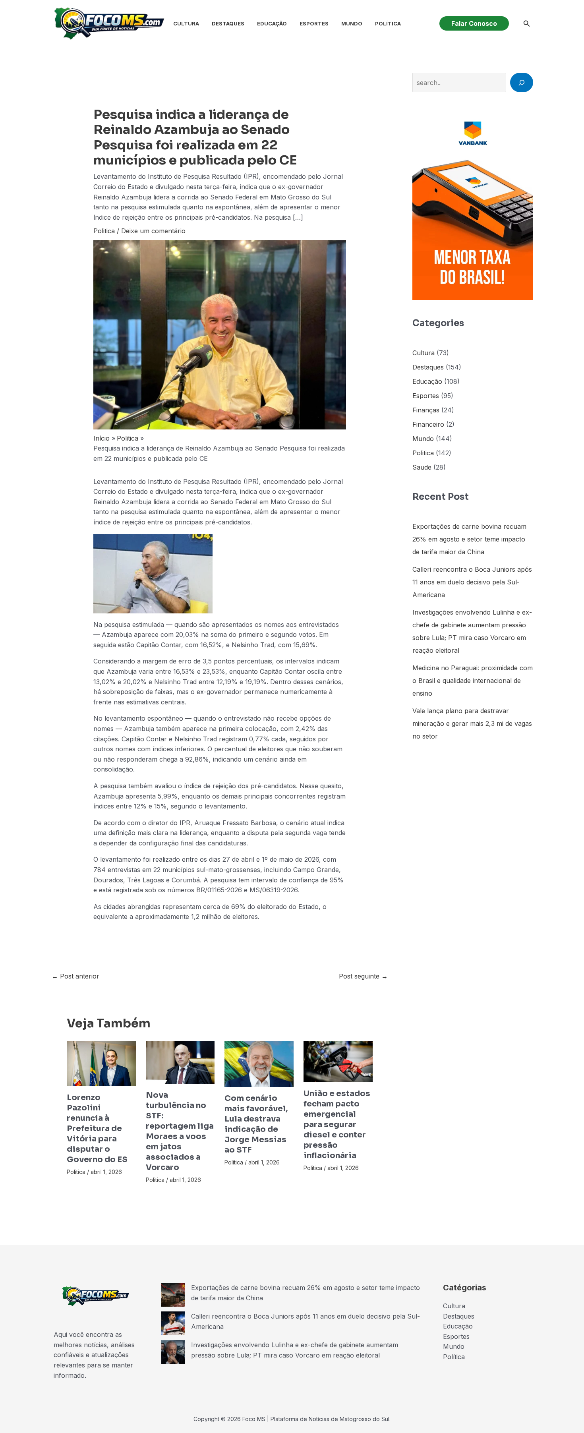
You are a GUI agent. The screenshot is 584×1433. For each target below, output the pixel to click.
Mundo (351, 23)
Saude (421, 467)
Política (388, 23)
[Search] (521, 82)
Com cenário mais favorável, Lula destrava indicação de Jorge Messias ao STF (256, 1124)
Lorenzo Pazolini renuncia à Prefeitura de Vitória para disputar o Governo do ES (97, 1128)
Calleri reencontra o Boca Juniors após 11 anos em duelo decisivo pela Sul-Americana (472, 582)
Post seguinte (363, 976)
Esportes (314, 23)
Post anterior (75, 976)
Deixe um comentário (153, 231)
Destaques (228, 23)
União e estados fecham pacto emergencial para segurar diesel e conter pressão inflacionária (337, 1124)
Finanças (425, 410)
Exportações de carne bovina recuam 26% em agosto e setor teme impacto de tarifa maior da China (469, 539)
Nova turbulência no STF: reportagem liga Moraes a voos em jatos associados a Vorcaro (180, 1131)
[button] (474, 23)
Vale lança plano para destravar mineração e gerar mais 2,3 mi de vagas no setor (472, 723)
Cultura (186, 23)
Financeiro (428, 424)
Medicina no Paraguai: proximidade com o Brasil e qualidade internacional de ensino (472, 680)
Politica (104, 231)
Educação (272, 23)
